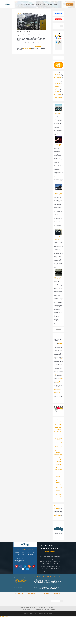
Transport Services (31, 4)
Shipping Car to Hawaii (19, 582)
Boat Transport (57, 81)
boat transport (60, 442)
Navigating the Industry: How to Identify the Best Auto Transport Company (58, 193)
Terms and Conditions (32, 612)
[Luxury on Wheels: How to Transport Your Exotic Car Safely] (58, 272)
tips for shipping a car (58, 491)
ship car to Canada (58, 490)
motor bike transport (58, 473)
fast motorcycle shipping (58, 472)
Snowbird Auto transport (58, 78)
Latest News (56, 4)
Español (44, 4)
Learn (51, 4)
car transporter (58, 449)
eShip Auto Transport (57, 389)
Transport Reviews (39, 609)
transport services (58, 494)
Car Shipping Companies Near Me (21, 583)
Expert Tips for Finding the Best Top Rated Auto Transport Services (58, 238)
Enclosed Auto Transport (58, 451)
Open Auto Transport (58, 481)
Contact (48, 4)
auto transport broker (58, 421)
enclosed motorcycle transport (58, 454)
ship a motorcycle (56, 487)
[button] (62, 45)
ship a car (60, 485)
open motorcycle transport (58, 484)
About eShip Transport (50, 609)
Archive (58, 72)
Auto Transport (57, 74)
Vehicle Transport (58, 496)
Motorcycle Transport (57, 88)
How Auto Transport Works (27, 609)
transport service (38, 46)
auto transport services (27, 48)
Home (22, 4)
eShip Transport (58, 464)
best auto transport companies (58, 428)
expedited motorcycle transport (58, 469)
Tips (57, 92)
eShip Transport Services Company (45, 612)
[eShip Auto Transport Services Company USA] (7, 4)
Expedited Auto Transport (58, 466)
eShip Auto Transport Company (27, 607)
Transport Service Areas (50, 607)
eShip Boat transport (58, 461)
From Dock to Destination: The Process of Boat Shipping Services (58, 113)
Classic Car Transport (57, 75)
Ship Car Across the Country (20, 581)
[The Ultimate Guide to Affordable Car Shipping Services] (58, 139)
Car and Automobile (58, 83)
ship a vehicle (60, 487)
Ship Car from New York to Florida (21, 580)
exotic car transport (57, 77)
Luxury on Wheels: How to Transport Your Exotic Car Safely (58, 278)
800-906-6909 (21, 554)
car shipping (60, 343)
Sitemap (37, 612)
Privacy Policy (26, 612)
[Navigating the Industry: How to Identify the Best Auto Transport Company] (58, 187)
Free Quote (25, 4)
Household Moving (58, 86)
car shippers (56, 446)
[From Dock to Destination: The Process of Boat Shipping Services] (58, 107)
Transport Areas (38, 4)
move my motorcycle (58, 479)
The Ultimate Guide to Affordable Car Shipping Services (58, 146)
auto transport (58, 419)
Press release (57, 89)
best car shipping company (58, 432)
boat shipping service (56, 442)
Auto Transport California (20, 579)
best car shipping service (58, 435)
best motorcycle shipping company (58, 439)
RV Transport (57, 91)
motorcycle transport (58, 476)
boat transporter (58, 443)
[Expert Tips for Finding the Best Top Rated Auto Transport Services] (58, 232)
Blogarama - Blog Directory (4, 616)
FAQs (20, 13)
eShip (58, 455)
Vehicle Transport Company (58, 497)
